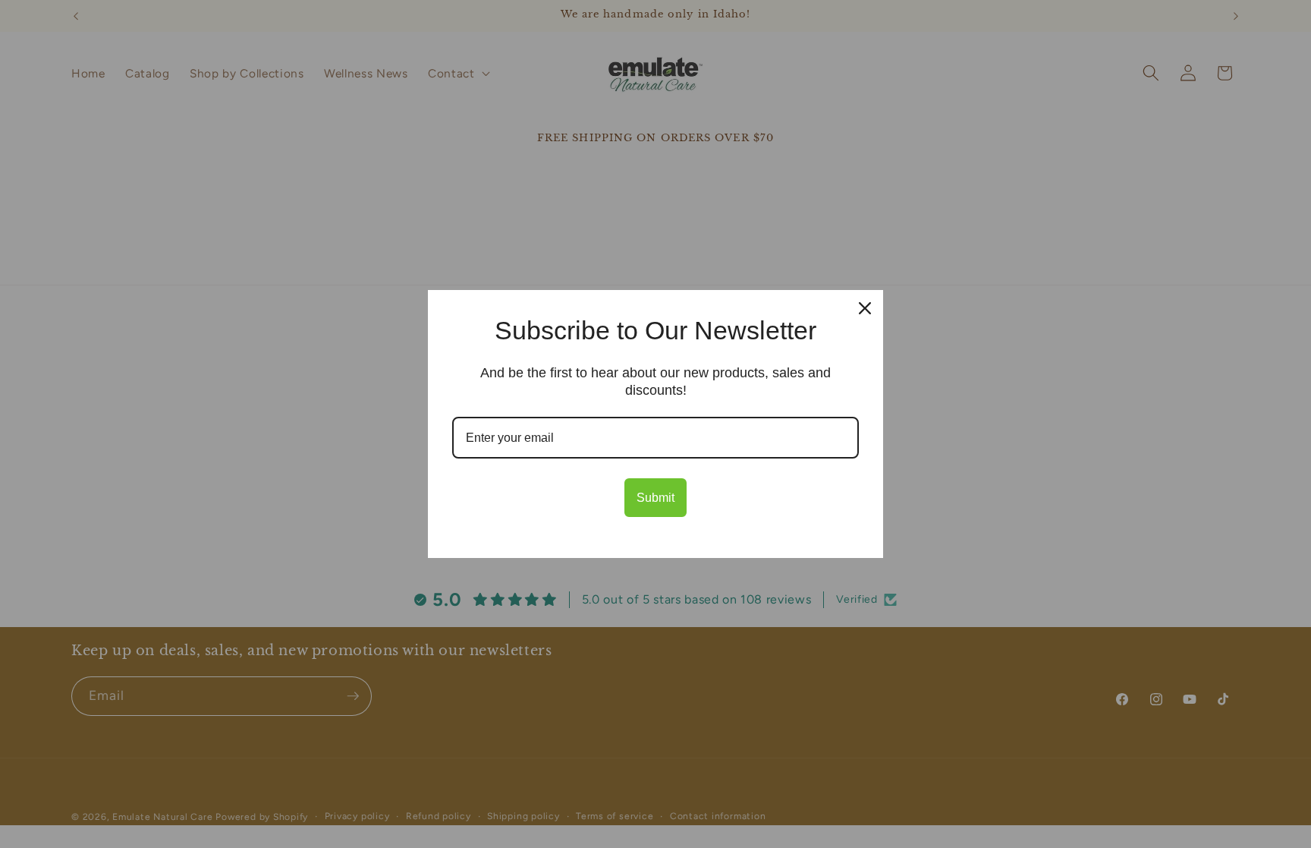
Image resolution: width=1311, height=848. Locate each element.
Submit (655, 497)
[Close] (865, 308)
